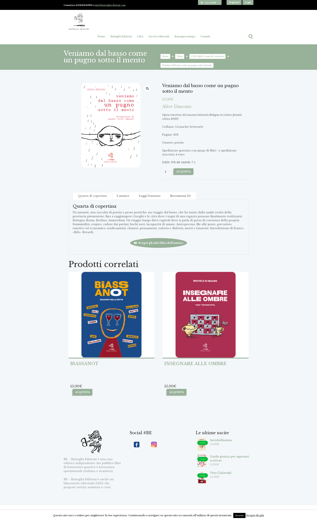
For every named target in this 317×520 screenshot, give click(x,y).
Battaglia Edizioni (121, 36)
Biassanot (84, 363)
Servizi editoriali (159, 36)
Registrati (234, 2)
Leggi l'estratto (149, 195)
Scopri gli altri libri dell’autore (160, 243)
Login (248, 2)
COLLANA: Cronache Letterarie (207, 56)
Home (101, 36)
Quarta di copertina (92, 195)
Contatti (205, 36)
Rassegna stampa (185, 36)
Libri (140, 36)
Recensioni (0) (180, 195)
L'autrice (123, 195)
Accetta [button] (239, 515)
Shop (180, 56)
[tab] (92, 196)
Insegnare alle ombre (195, 363)
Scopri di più (255, 515)
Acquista (183, 171)
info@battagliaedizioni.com (110, 5)
